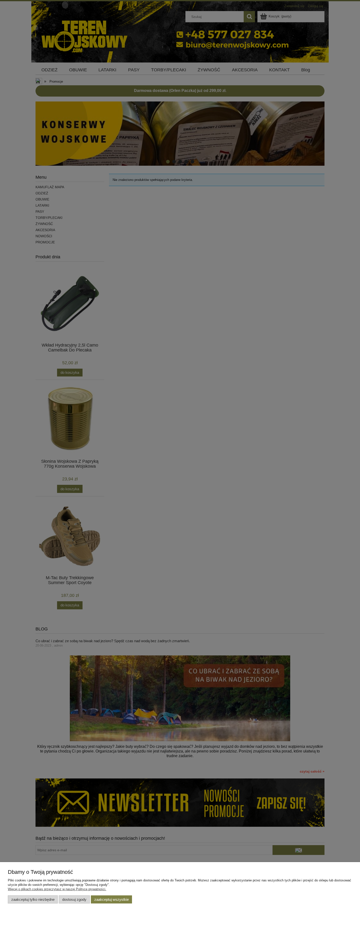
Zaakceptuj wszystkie (111, 899)
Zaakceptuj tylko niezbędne (33, 899)
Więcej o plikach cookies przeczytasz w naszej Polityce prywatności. (57, 889)
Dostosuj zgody (74, 899)
